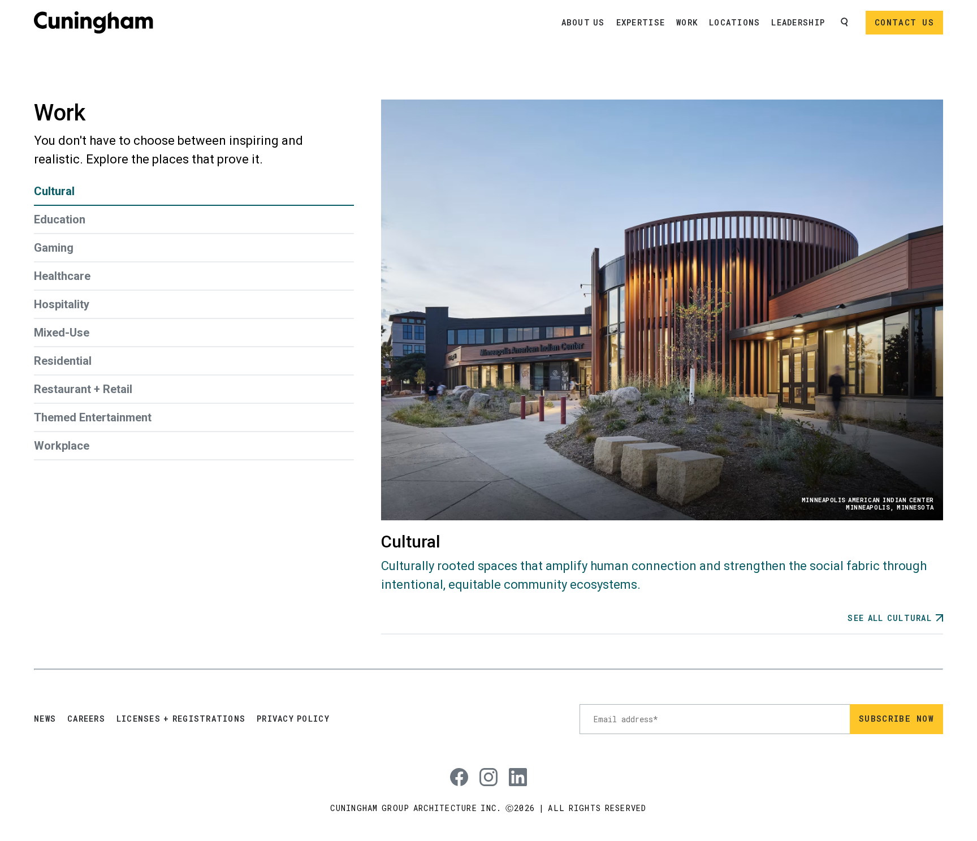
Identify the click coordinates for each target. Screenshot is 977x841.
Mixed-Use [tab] (61, 332)
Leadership (798, 22)
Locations (734, 22)
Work (687, 22)
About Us (583, 22)
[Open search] (845, 22)
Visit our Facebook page (455, 768)
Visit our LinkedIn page (513, 768)
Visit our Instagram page (484, 768)
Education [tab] (59, 219)
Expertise (640, 22)
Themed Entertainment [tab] (93, 417)
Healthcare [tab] (62, 276)
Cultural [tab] (54, 191)
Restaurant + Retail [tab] (83, 389)
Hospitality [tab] (61, 304)
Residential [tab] (63, 361)
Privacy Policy (293, 719)
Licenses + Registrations (180, 719)
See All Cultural (890, 618)
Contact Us (904, 22)
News (45, 719)
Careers (86, 719)
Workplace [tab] (61, 445)
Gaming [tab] (54, 248)
